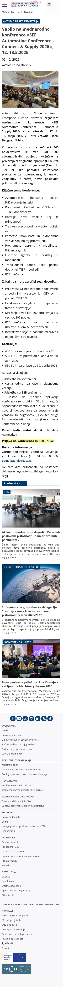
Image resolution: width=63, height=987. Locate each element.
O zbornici (8, 837)
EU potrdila (8, 895)
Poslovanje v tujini (11, 735)
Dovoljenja (9, 872)
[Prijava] (49, 4)
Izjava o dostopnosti (12, 938)
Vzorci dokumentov (12, 753)
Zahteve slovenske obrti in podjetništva (23, 805)
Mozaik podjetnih (11, 920)
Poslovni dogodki (11, 817)
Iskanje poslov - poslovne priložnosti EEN (24, 826)
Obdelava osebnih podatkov (17, 934)
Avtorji (5, 948)
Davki (5, 730)
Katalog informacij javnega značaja (21, 856)
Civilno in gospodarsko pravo (17, 749)
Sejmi (5, 821)
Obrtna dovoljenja (11, 885)
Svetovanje (9, 725)
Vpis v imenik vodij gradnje (16, 890)
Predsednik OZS (10, 846)
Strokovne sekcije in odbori (16, 785)
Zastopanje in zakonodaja (18, 796)
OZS (4, 12)
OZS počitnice (9, 924)
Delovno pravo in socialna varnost (20, 739)
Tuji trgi (15, 12)
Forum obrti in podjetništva (17, 801)
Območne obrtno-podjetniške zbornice (23, 789)
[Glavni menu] (4, 5)
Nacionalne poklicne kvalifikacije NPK (22, 769)
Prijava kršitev (9, 860)
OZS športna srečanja (13, 929)
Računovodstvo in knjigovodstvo (19, 744)
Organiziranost (10, 842)
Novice (28, 12)
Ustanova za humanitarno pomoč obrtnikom (30, 904)
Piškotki (9, 943)
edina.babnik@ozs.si (16, 461)
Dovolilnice (8, 881)
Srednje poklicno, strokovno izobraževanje (24, 774)
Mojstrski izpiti (10, 764)
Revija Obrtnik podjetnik (15, 915)
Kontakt (6, 865)
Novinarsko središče (13, 851)
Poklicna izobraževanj (16, 760)
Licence (6, 876)
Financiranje (8, 830)
